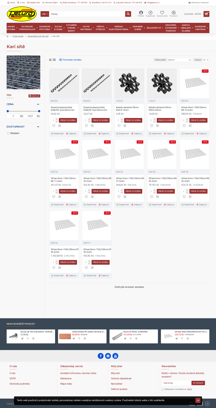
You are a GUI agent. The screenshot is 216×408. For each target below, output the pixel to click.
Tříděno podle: (160, 60)
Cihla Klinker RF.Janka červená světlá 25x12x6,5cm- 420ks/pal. (89, 332)
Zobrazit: (198, 60)
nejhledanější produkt (21, 324)
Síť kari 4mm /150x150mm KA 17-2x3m (63, 179)
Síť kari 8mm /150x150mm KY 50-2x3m (97, 250)
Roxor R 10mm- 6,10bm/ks (135, 332)
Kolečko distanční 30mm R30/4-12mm (127, 108)
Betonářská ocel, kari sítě (38, 36)
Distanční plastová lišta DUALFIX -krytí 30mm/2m (95, 108)
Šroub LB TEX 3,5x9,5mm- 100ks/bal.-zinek (37, 332)
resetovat (35, 96)
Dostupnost (16, 126)
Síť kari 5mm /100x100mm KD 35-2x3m (97, 179)
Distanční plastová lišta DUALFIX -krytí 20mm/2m (62, 108)
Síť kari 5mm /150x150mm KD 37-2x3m (130, 179)
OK (198, 400)
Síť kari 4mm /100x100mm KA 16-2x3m (193, 108)
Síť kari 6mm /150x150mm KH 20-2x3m (195, 179)
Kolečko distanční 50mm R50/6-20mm (160, 108)
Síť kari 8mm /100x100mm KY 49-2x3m (65, 250)
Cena (10, 104)
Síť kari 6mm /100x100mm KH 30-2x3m (163, 179)
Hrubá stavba (18, 36)
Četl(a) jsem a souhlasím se (178, 389)
